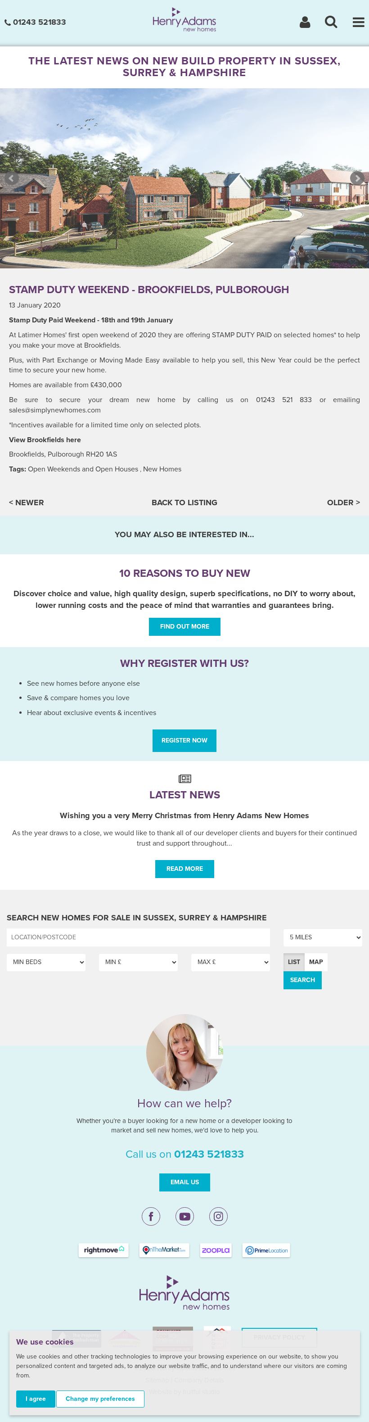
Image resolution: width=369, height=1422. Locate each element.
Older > (343, 502)
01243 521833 (38, 22)
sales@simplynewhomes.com (55, 410)
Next (357, 178)
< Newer (26, 502)
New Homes (162, 469)
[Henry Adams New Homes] (184, 18)
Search (302, 980)
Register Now (184, 740)
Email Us (185, 1182)
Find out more (184, 626)
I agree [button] (36, 1399)
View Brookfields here (45, 439)
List (294, 962)
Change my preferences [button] (100, 1399)
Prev (11, 178)
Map (316, 962)
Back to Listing (184, 502)
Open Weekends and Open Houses (83, 469)
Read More (184, 869)
